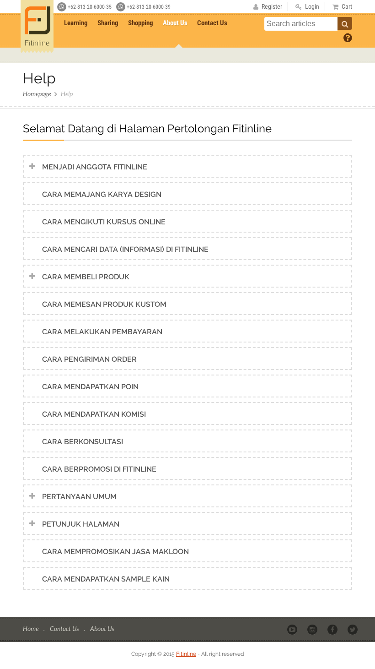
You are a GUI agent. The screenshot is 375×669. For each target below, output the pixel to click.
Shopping (140, 23)
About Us (175, 23)
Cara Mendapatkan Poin (90, 386)
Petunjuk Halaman (80, 524)
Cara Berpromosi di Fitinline (99, 469)
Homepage (37, 94)
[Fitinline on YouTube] (293, 629)
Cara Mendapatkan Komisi (94, 414)
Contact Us (212, 23)
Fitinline (186, 654)
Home (31, 628)
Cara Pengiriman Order (89, 359)
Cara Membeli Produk (85, 276)
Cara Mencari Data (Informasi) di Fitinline (125, 249)
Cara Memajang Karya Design (101, 194)
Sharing (107, 23)
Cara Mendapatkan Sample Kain (106, 579)
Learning (76, 23)
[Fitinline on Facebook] (333, 629)
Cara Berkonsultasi (82, 441)
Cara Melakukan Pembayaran (102, 331)
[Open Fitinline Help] (347, 37)
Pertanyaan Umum (79, 496)
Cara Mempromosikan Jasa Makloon (115, 551)
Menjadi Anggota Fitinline (94, 167)
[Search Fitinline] (345, 23)
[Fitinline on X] (353, 629)
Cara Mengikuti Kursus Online (104, 222)
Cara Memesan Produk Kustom (104, 304)
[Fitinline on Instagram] (313, 629)
